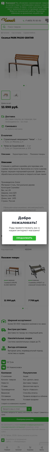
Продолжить (24, 238)
